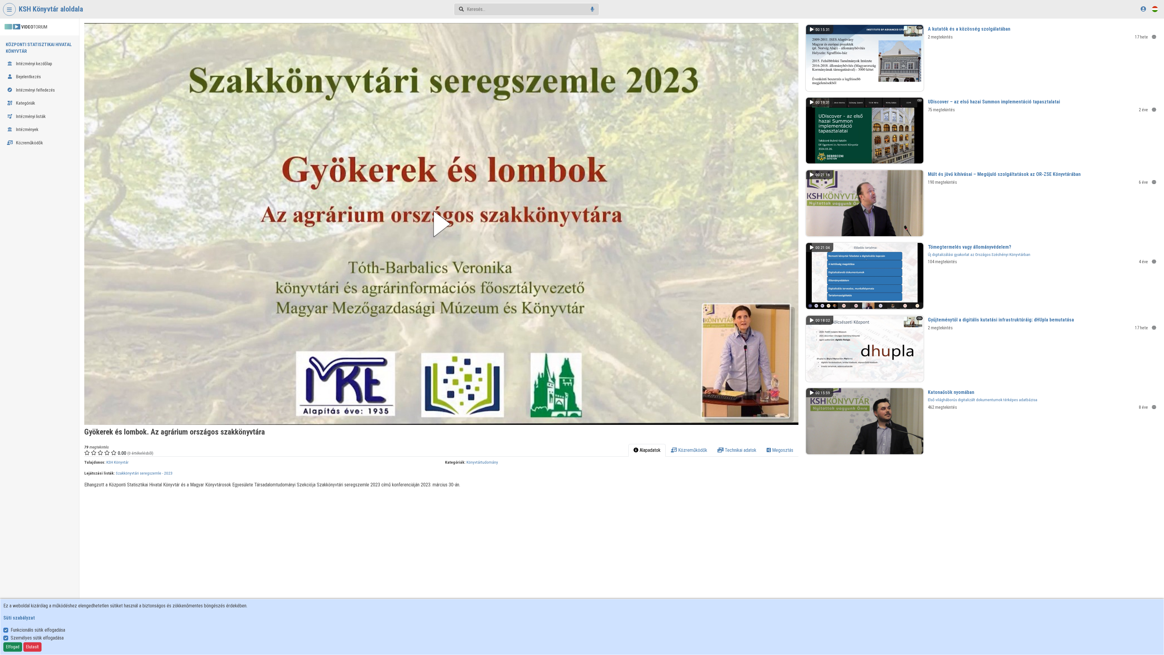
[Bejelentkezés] (1143, 9)
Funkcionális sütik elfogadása (38, 630)
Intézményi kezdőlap (33, 63)
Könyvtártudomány (482, 462)
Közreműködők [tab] (692, 450)
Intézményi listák (30, 116)
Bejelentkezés (28, 76)
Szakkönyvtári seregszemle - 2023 (144, 473)
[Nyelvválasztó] (1155, 9)
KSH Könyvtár (117, 462)
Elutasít (32, 646)
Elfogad (12, 646)
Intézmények (26, 129)
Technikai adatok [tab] (740, 450)
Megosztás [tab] (782, 450)
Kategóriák (25, 103)
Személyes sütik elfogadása (37, 638)
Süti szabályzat (19, 618)
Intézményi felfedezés (35, 90)
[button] (441, 224)
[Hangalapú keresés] (592, 9)
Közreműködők (29, 143)
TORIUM (34, 27)
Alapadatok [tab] (649, 450)
